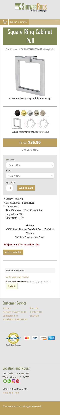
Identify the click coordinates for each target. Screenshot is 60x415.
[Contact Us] (5, 380)
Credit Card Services (13, 345)
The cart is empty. (18, 21)
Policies (6, 308)
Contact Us (36, 312)
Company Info (10, 315)
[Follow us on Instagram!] (13, 380)
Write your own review (17, 276)
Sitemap (34, 315)
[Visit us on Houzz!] (9, 380)
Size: (8, 170)
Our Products (13, 49)
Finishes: (10, 159)
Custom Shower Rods (14, 312)
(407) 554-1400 (10, 392)
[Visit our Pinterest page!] (17, 380)
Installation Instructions (15, 319)
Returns (34, 308)
